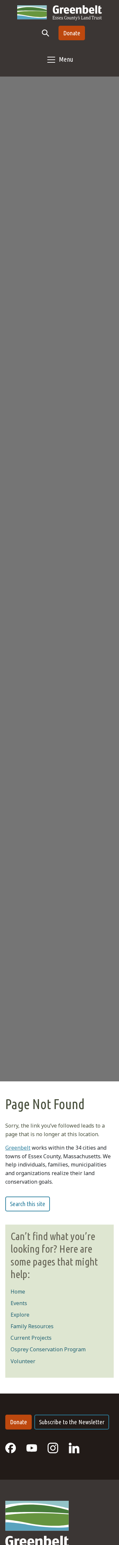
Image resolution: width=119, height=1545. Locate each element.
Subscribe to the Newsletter (71, 1422)
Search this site (27, 1203)
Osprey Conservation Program (48, 1349)
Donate (71, 33)
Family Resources (32, 1326)
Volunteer (23, 1361)
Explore (20, 1314)
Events (19, 1303)
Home (18, 1291)
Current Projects (31, 1337)
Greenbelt (17, 1147)
